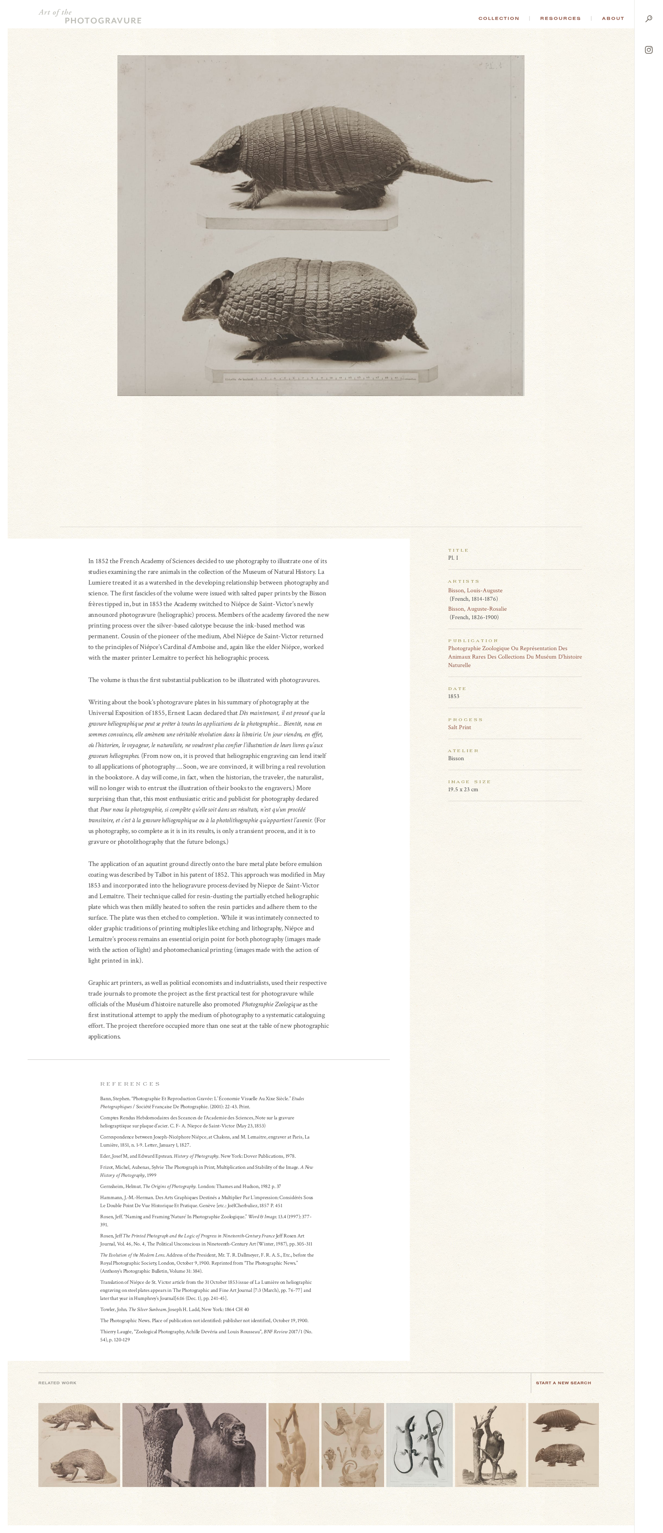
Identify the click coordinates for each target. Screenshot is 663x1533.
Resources (560, 18)
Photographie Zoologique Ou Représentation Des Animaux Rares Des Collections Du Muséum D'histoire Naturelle (515, 656)
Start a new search (563, 1382)
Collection (499, 18)
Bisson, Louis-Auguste (475, 591)
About (613, 18)
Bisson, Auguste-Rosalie (477, 609)
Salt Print (459, 727)
